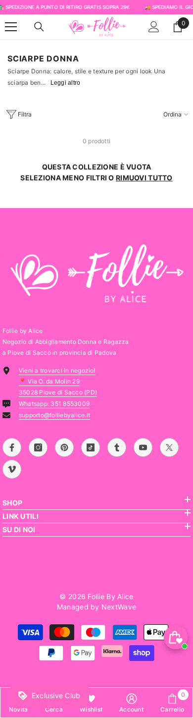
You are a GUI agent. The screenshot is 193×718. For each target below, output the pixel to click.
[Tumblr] (116, 447)
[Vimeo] (11, 469)
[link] (131, 702)
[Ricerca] (39, 27)
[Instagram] (38, 447)
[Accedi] (153, 26)
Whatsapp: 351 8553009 (54, 403)
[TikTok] (90, 447)
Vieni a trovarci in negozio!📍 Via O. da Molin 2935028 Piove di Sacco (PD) (58, 381)
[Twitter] (169, 447)
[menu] (11, 27)
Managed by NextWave (96, 607)
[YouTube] (143, 447)
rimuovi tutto (144, 177)
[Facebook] (11, 447)
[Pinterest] (64, 447)
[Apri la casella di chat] (176, 637)
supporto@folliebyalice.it (54, 415)
